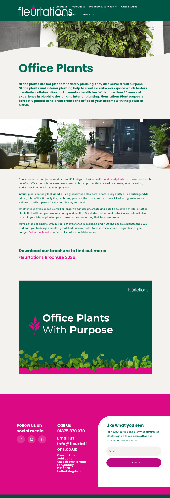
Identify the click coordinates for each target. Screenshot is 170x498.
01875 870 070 (71, 431)
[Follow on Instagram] (32, 439)
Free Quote (78, 6)
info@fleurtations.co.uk (72, 446)
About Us (61, 6)
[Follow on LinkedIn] (42, 439)
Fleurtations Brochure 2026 (47, 257)
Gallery (60, 14)
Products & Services (101, 6)
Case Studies (129, 6)
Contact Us (87, 14)
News (72, 14)
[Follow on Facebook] (21, 439)
